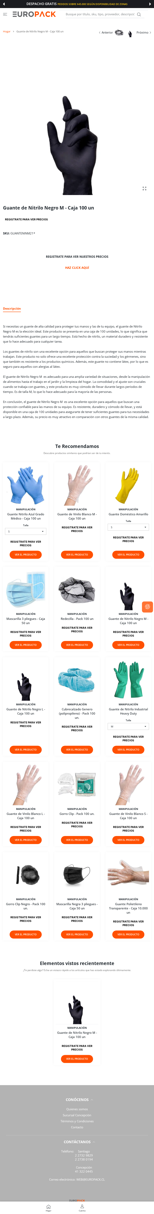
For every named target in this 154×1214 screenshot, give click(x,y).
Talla (25, 525)
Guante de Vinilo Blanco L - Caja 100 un (26, 816)
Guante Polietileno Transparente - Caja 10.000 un (128, 908)
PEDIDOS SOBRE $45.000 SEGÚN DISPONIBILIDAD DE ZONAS (93, 4)
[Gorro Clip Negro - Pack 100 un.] (25, 875)
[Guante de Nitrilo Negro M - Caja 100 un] (128, 589)
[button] (4, 4)
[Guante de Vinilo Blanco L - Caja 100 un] (25, 784)
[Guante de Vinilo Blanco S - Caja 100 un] (128, 784)
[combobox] (105, 14)
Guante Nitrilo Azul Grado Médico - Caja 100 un (25, 516)
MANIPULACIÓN (25, 509)
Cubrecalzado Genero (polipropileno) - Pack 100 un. (77, 713)
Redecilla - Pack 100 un (77, 619)
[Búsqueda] (138, 14)
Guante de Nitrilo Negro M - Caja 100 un (128, 621)
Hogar (6, 31)
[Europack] (34, 14)
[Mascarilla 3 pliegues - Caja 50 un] (25, 589)
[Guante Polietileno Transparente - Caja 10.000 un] (128, 875)
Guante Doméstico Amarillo (128, 514)
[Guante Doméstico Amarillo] (128, 485)
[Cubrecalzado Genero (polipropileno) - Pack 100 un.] (77, 680)
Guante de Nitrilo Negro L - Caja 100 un (25, 711)
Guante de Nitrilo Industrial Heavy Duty (128, 711)
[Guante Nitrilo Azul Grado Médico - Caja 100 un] (25, 485)
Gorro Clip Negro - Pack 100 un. (25, 906)
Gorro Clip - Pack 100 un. (77, 814)
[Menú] (5, 14)
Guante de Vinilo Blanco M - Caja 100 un (77, 516)
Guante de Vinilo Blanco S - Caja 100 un (128, 816)
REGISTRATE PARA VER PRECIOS (26, 219)
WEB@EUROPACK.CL (90, 1179)
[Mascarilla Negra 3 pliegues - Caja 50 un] (77, 875)
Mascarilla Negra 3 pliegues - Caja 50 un (77, 906)
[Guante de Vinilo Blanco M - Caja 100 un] (77, 485)
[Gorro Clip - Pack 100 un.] (77, 784)
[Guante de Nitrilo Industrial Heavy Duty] (128, 680)
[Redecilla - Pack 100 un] (77, 589)
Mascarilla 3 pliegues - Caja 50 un (25, 621)
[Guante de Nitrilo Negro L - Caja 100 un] (25, 680)
